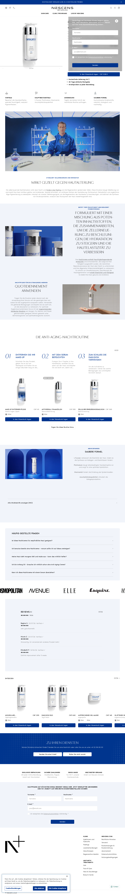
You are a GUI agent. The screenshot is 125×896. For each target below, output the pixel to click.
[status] (95, 43)
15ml (118, 720)
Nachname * (68, 795)
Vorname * (32, 795)
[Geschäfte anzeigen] (10, 8)
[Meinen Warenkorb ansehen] (119, 8)
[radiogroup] (22, 414)
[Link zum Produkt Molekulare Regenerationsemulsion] (22, 697)
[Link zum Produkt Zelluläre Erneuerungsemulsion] (95, 391)
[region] (36, 883)
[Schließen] (116, 20)
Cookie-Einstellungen (13, 888)
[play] (62, 141)
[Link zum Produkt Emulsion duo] (59, 697)
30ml (45, 414)
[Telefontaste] (14, 8)
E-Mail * (30, 804)
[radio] (6, 414)
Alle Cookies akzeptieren (57, 888)
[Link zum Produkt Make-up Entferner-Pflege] (22, 391)
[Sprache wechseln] (6, 8)
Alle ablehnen (39, 888)
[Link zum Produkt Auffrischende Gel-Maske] (95, 697)
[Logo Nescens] (15, 855)
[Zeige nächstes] (60, 68)
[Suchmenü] (111, 8)
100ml (9, 414)
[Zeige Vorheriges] (3, 68)
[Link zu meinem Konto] (115, 8)
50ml (88, 720)
